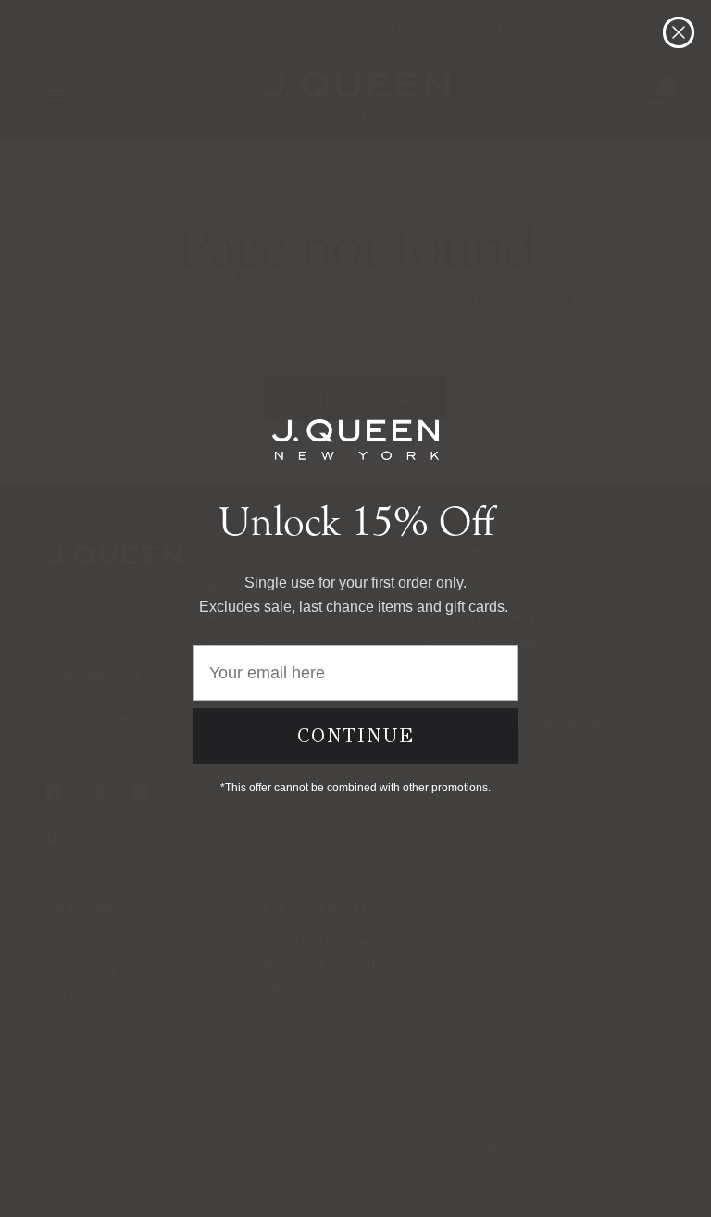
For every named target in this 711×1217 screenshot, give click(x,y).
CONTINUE (356, 736)
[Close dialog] (678, 32)
